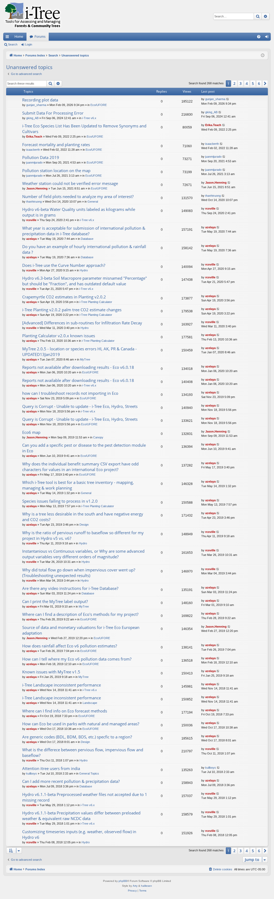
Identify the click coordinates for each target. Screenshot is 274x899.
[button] (265, 83)
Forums (40, 37)
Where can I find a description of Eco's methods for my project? (80, 614)
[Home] (32, 16)
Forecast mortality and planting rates (56, 144)
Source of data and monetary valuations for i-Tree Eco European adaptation (80, 630)
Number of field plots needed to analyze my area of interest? (78, 196)
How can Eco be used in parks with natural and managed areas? (80, 723)
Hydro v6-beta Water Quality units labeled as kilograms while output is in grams (78, 212)
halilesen (146, 885)
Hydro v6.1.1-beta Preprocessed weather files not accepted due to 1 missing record (84, 797)
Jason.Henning (37, 188)
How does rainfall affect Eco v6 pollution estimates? (69, 645)
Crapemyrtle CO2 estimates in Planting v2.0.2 (64, 296)
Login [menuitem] (268, 38)
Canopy (98, 437)
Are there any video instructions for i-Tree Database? (70, 588)
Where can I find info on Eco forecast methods (64, 711)
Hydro (84, 270)
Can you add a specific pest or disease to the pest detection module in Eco (84, 447)
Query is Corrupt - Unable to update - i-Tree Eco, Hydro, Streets (80, 406)
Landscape (90, 702)
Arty (135, 885)
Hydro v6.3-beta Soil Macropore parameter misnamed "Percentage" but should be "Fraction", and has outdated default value (84, 280)
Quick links (8, 38)
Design (84, 524)
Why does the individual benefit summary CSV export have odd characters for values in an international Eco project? (80, 466)
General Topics (89, 773)
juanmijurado (34, 162)
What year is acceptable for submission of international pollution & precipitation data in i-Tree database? (83, 230)
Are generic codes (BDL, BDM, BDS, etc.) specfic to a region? (77, 736)
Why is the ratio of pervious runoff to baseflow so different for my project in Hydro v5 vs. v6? (83, 535)
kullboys (31, 773)
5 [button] (253, 83)
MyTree (85, 359)
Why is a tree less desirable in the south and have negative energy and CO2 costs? (82, 516)
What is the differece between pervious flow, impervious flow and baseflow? (82, 752)
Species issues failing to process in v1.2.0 (60, 501)
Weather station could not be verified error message (70, 183)
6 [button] (259, 83)
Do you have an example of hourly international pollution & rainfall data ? (84, 249)
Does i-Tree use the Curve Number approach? (63, 265)
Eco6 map (31, 432)
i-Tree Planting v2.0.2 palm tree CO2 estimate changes (71, 309)
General (92, 201)
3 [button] (240, 83)
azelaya (31, 238)
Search (12, 44)
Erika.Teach (34, 136)
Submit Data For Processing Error (52, 113)
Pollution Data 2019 (40, 157)
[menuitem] (259, 37)
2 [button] (234, 83)
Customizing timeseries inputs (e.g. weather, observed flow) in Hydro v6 (79, 834)
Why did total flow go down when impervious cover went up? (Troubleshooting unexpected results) (78, 572)
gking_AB (32, 118)
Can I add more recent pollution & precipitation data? (71, 781)
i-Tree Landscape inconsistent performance (61, 685)
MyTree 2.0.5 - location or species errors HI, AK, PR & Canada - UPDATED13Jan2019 (79, 351)
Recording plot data (40, 100)
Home (18, 37)
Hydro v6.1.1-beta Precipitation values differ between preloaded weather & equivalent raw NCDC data (81, 815)
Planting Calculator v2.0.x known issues (58, 335)
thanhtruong (34, 201)
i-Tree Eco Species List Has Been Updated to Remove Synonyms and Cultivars (84, 128)
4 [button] (247, 83)
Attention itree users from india (51, 768)
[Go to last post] (228, 99)
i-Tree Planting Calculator (95, 302)
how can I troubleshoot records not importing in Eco (70, 393)
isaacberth (33, 149)
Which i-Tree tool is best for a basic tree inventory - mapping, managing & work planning (78, 485)
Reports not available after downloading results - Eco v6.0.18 (78, 367)
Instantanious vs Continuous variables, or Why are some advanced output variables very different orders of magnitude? (83, 553)
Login (28, 44)
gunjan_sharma (36, 105)
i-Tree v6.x (89, 118)
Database (87, 238)
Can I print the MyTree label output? (55, 601)
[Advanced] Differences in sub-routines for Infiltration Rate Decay (82, 322)
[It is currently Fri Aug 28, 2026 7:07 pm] (262, 55)
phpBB (123, 880)
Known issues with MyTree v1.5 (51, 671)
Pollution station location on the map (56, 170)
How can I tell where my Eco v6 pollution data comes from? (76, 659)
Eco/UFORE (98, 105)
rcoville (31, 220)
